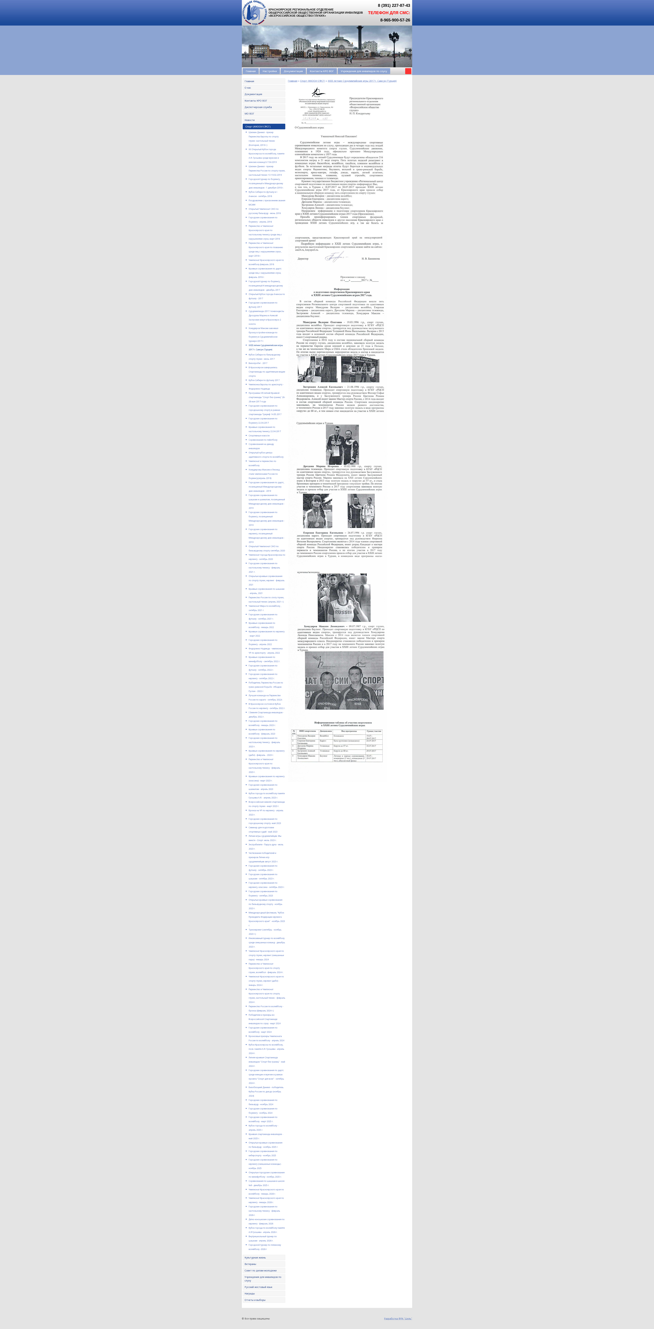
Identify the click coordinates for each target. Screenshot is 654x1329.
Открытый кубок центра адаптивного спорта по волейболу (266, 454)
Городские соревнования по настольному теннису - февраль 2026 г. (264, 1211)
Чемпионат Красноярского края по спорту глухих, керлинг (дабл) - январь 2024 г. (266, 981)
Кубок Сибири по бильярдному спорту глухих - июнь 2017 (264, 356)
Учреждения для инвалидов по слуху (364, 71)
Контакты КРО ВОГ (322, 71)
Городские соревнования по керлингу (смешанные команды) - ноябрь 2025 (265, 1164)
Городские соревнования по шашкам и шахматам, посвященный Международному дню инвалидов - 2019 (267, 501)
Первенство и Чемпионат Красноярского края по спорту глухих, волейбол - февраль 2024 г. (266, 968)
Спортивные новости (259, 435)
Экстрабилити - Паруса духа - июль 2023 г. (266, 846)
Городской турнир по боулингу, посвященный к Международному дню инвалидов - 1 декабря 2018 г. (266, 183)
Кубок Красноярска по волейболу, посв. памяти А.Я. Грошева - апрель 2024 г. (266, 1049)
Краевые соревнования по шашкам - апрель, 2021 (266, 591)
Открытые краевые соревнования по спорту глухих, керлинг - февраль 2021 (267, 580)
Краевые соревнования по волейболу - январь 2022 (262, 625)
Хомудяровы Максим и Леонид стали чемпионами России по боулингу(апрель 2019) (264, 474)
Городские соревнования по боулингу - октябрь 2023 (263, 893)
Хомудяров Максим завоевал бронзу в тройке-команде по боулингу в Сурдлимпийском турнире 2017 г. (263, 334)
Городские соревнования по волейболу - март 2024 (263, 1029)
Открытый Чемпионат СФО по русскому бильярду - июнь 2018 (265, 211)
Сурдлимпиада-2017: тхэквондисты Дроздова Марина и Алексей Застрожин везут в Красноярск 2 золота (266, 317)
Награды (250, 1293)
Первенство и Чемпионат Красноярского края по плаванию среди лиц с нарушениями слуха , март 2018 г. (266, 249)
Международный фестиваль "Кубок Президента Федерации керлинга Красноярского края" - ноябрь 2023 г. (267, 919)
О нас (248, 87)
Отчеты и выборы (255, 1300)
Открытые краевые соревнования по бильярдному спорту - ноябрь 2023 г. (265, 904)
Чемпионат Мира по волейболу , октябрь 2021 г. (265, 608)
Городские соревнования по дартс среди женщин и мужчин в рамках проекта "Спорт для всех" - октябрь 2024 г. (266, 1076)
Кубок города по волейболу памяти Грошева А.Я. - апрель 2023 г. (267, 795)
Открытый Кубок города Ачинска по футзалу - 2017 (267, 296)
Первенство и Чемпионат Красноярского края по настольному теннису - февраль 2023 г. (264, 766)
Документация (293, 71)
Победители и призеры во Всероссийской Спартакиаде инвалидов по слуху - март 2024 (265, 1019)
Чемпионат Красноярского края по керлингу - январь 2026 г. (266, 1200)
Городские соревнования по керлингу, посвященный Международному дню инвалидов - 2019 (267, 536)
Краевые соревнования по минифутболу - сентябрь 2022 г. (264, 659)
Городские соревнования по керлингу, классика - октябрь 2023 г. (267, 885)
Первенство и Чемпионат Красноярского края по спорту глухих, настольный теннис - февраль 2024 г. (267, 996)
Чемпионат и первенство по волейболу (262, 463)
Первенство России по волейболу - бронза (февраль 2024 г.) (266, 1008)
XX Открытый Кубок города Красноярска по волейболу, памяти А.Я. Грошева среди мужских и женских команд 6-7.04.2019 (266, 156)
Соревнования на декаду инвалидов (261, 446)
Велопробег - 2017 (258, 363)
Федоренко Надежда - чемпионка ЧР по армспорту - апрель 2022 (266, 650)
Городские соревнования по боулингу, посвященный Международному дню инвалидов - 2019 (267, 518)
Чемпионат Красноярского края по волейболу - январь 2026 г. (266, 1191)
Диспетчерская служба (258, 107)
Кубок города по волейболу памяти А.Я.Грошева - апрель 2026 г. (267, 1230)
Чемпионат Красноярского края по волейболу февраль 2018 (266, 262)
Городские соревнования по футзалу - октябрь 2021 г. (263, 616)
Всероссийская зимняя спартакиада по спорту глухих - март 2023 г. (267, 804)
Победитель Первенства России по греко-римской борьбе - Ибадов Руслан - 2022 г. (266, 687)
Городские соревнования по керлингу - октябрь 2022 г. (263, 676)
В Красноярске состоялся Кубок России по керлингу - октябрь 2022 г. (267, 706)
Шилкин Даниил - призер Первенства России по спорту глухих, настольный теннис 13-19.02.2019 (267, 170)
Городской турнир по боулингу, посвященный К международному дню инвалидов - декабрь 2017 (266, 285)
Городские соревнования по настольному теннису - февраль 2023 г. (264, 742)
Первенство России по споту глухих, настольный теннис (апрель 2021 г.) (266, 599)
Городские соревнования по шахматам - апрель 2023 (263, 787)
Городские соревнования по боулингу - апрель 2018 (263, 219)
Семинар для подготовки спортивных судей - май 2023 (263, 829)
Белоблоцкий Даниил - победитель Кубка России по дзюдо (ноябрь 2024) (266, 1091)
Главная (251, 71)
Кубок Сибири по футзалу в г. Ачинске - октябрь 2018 (263, 194)
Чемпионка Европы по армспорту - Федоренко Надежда (266, 386)
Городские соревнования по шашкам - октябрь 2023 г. (263, 876)
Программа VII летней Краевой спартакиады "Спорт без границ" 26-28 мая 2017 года (267, 397)
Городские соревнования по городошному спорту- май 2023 (265, 821)
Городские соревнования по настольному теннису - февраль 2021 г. (264, 567)
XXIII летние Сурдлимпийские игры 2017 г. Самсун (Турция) (266, 347)
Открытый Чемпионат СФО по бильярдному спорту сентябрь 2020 (267, 548)
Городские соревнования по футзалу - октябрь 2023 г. (263, 868)
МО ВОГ (249, 113)
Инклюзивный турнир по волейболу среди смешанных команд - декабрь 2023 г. (267, 942)
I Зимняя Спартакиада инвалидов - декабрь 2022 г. (266, 714)
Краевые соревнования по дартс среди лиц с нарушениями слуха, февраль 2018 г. (265, 273)
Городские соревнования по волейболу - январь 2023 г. (263, 723)
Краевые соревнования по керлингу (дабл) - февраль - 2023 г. (267, 753)
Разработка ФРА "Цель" (398, 1318)
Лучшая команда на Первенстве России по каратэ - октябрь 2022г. (266, 697)
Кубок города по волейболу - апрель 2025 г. (263, 1127)
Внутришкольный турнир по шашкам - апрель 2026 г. (263, 1238)
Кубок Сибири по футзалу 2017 (264, 380)
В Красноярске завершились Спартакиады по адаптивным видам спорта (267, 371)
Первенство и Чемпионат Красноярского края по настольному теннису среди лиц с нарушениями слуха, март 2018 (265, 232)
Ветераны (250, 1264)
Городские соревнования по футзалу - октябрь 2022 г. (263, 667)
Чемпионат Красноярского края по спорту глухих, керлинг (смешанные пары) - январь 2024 (266, 955)
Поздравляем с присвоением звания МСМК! (267, 202)
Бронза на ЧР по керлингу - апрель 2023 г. (266, 812)
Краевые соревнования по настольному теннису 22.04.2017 (265, 429)
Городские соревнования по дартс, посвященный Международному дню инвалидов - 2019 (266, 486)
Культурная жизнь (255, 1257)
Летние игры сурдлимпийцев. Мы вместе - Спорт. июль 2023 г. (265, 838)
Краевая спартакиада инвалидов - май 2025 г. (266, 1136)
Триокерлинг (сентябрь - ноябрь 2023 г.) (265, 931)
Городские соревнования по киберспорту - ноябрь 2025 (263, 1153)
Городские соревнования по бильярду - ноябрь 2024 (263, 1102)
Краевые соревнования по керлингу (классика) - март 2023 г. (267, 778)
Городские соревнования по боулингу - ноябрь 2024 (263, 1110)
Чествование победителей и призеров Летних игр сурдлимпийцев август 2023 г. (263, 857)
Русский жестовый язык (258, 1287)
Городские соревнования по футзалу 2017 (263, 304)
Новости (250, 120)
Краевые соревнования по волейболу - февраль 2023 (262, 731)
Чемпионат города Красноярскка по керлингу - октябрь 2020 (267, 557)
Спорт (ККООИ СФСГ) (257, 126)
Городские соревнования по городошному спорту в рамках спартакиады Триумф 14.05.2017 (265, 410)
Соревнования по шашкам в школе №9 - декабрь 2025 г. (266, 1183)
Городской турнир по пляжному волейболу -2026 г (265, 1247)
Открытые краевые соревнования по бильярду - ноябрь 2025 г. (265, 1144)
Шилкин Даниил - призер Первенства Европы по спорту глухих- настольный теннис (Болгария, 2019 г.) (264, 139)
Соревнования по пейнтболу (263, 439)
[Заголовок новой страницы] (254, 24)
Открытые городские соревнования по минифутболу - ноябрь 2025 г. (267, 1174)
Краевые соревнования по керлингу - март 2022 (267, 633)
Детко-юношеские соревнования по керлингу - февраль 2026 (267, 1221)
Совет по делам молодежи (261, 1270)
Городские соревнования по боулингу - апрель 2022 (263, 642)
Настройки (270, 71)
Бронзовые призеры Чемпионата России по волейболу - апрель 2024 (266, 1038)
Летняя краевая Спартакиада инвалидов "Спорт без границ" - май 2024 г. (267, 1061)
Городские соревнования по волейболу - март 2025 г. (263, 1119)
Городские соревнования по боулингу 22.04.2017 (263, 420)
